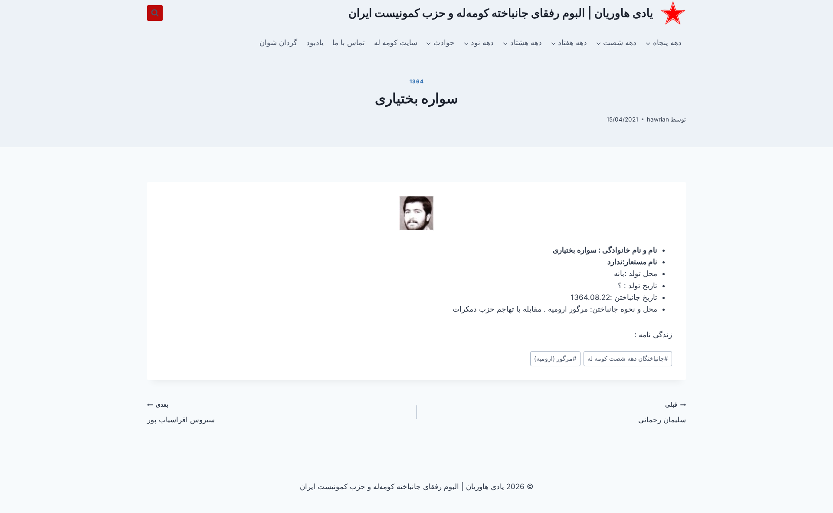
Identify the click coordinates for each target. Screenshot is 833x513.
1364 (416, 81)
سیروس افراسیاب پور (181, 412)
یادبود (315, 42)
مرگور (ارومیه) (555, 358)
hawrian (658, 119)
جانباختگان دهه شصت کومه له (627, 358)
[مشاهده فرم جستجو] (155, 13)
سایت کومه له (395, 42)
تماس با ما (348, 42)
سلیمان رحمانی (662, 412)
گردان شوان (278, 42)
